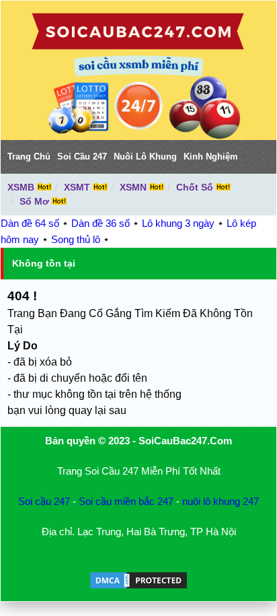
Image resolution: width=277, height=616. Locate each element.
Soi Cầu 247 (82, 156)
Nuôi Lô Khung (145, 156)
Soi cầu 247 (44, 501)
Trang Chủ (28, 156)
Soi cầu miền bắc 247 (126, 501)
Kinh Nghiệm (211, 156)
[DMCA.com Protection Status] (138, 586)
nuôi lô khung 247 (220, 501)
